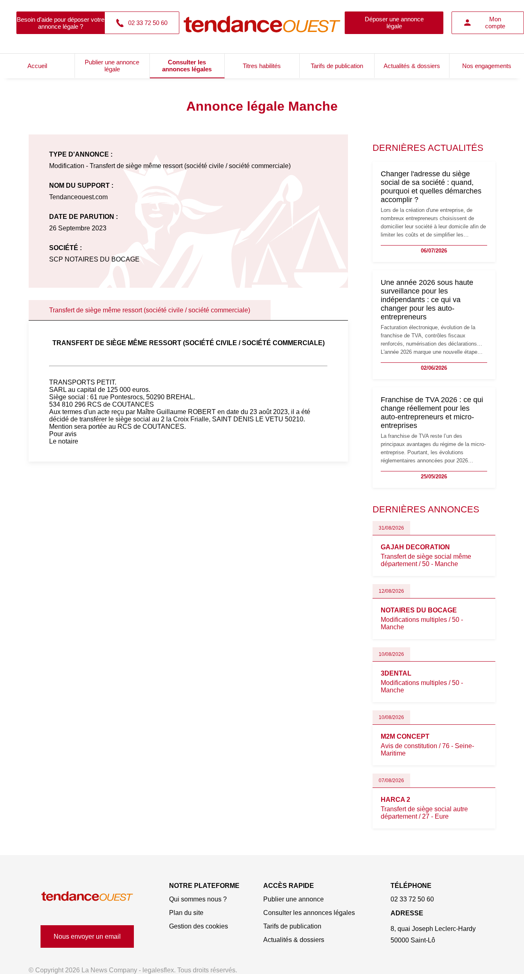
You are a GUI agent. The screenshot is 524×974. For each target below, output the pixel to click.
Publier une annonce (293, 899)
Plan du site (186, 912)
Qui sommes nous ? (198, 899)
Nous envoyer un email (87, 936)
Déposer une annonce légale (394, 23)
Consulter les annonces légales (187, 66)
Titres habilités (262, 65)
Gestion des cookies (198, 926)
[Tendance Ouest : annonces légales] (262, 22)
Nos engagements (486, 65)
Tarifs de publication (337, 65)
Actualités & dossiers (412, 65)
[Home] (87, 896)
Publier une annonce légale (112, 66)
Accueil (37, 65)
